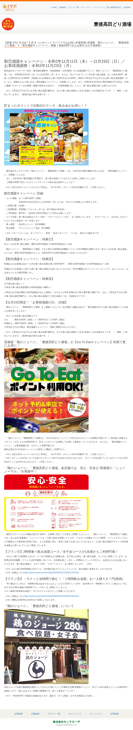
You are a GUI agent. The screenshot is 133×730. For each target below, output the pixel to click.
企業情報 (126, 7)
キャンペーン (86, 7)
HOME (54, 7)
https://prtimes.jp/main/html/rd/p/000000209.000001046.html (51, 596)
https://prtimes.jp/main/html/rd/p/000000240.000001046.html (51, 572)
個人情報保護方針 (114, 7)
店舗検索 (62, 7)
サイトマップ (99, 7)
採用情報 (115, 714)
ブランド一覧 (73, 7)
